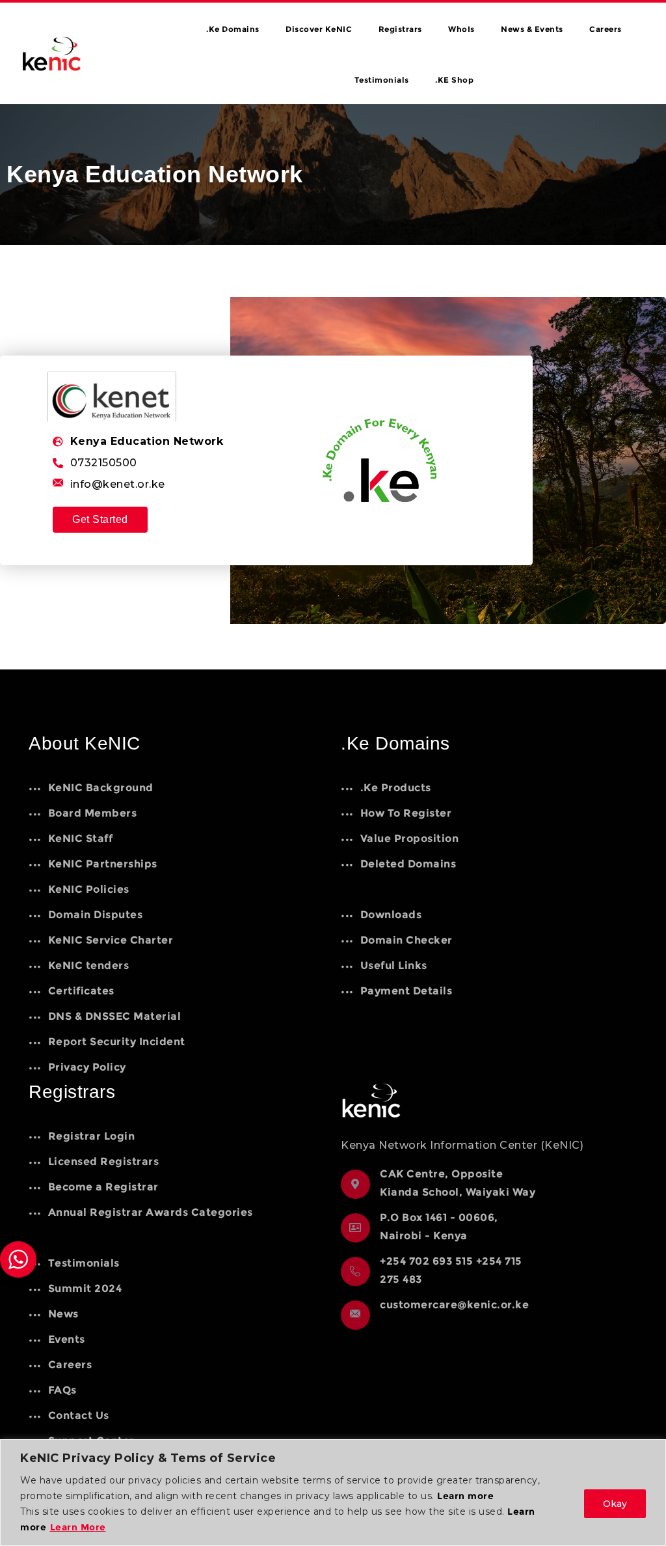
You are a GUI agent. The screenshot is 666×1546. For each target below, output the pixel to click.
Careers (605, 29)
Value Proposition (409, 838)
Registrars (400, 29)
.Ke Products (395, 787)
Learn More (78, 1527)
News (63, 1314)
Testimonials (381, 80)
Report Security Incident (116, 1041)
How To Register (405, 813)
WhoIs (461, 29)
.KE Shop (454, 80)
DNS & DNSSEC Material (114, 1016)
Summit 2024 (85, 1288)
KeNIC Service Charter (110, 940)
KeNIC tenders (88, 965)
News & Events (532, 29)
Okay (615, 1504)
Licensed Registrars (103, 1161)
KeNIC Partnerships (102, 864)
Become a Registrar (103, 1187)
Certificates (81, 991)
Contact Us (78, 1415)
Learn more (465, 1496)
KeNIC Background (100, 787)
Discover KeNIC (319, 29)
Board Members (92, 813)
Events (66, 1339)
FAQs (62, 1390)
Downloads (390, 914)
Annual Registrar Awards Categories (150, 1212)
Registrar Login (91, 1136)
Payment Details (406, 991)
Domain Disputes (95, 914)
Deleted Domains (408, 864)
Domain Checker (406, 940)
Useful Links (393, 965)
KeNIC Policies (88, 889)
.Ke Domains (233, 29)
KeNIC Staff (80, 838)
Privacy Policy (87, 1067)
